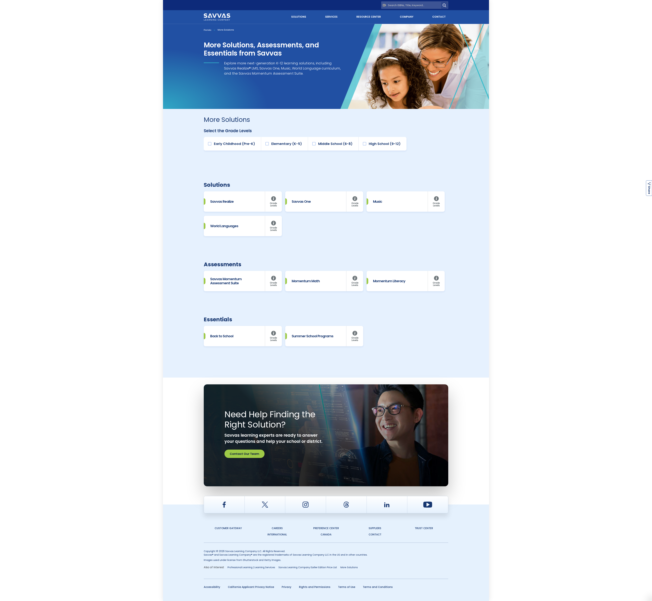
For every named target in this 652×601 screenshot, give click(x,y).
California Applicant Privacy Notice (251, 587)
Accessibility (212, 587)
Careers (277, 528)
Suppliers (375, 528)
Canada (326, 534)
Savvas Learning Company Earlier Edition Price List (307, 567)
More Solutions (226, 29)
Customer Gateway (228, 528)
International (277, 534)
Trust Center (424, 528)
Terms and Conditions (378, 587)
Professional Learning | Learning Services (251, 567)
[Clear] (384, 5)
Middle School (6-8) (335, 143)
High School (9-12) (385, 143)
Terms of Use (346, 587)
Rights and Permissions (314, 587)
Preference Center (326, 528)
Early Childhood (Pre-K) (234, 143)
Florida (207, 30)
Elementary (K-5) (286, 143)
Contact (439, 17)
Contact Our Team (244, 454)
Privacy (286, 587)
